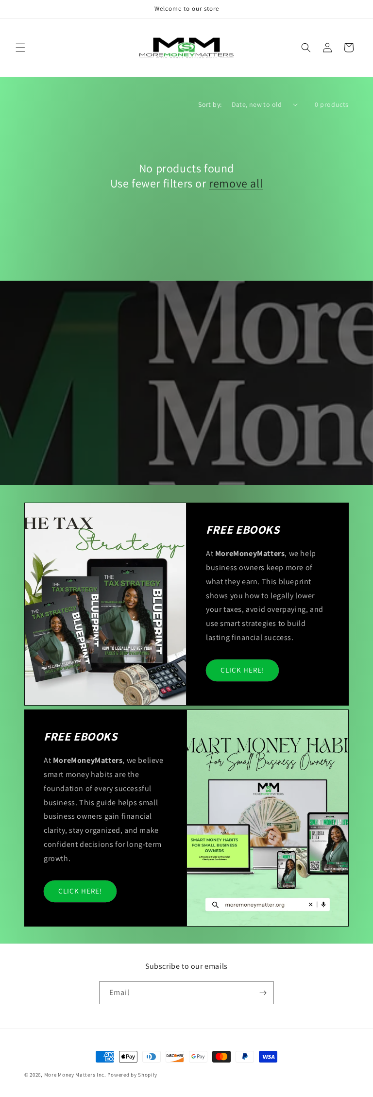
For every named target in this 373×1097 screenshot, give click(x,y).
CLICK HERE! (242, 670)
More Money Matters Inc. (75, 1074)
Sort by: (209, 104)
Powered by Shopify (132, 1074)
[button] (20, 47)
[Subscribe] (262, 992)
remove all (236, 183)
